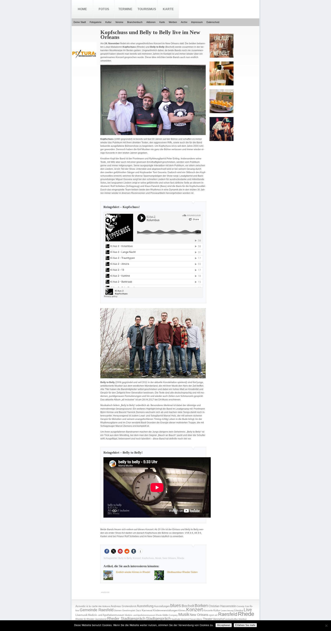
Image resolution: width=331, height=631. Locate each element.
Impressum (197, 22)
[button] (106, 551)
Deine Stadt (80, 22)
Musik (158, 558)
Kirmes (182, 610)
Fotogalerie (96, 22)
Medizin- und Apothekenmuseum (106, 615)
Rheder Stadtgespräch (126, 618)
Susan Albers (196, 619)
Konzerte (208, 610)
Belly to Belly (125, 558)
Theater (207, 618)
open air (213, 615)
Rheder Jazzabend (97, 619)
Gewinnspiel (128, 610)
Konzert (137, 558)
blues (175, 605)
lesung (230, 610)
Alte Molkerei (104, 606)
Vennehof (218, 618)
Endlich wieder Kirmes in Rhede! (133, 572)
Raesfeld (227, 614)
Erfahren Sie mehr (245, 625)
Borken (201, 605)
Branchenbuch (135, 22)
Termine (125, 9)
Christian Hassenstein (222, 606)
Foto (247, 606)
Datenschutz (213, 22)
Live (248, 609)
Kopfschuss (148, 558)
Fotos (104, 9)
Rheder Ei (80, 619)
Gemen (118, 610)
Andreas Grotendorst (123, 606)
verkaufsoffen (231, 619)
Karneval (147, 610)
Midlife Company (170, 615)
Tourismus (147, 9)
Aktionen (151, 22)
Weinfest (242, 619)
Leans (224, 610)
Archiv (184, 22)
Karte (168, 9)
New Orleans (169, 558)
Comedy (240, 606)
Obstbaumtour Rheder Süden (182, 572)
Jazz (138, 610)
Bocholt (188, 606)
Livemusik (81, 614)
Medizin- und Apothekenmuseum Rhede (143, 615)
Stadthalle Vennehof (180, 619)
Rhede (180, 558)
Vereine (119, 22)
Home (82, 9)
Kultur (108, 22)
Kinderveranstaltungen (165, 610)
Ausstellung (145, 606)
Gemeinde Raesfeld (96, 610)
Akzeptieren (223, 625)
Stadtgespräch (158, 618)
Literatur (238, 610)
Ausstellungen (162, 606)
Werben (173, 22)
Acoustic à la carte (86, 606)
